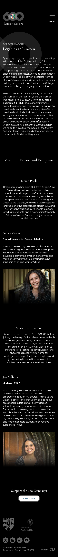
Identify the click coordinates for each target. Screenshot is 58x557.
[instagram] (12, 540)
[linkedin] (20, 540)
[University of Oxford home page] (27, 525)
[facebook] (5, 540)
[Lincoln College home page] (8, 525)
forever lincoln (13, 44)
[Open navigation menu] (52, 18)
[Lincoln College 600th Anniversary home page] (13, 18)
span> (52, 549)
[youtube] (27, 540)
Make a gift (29, 498)
